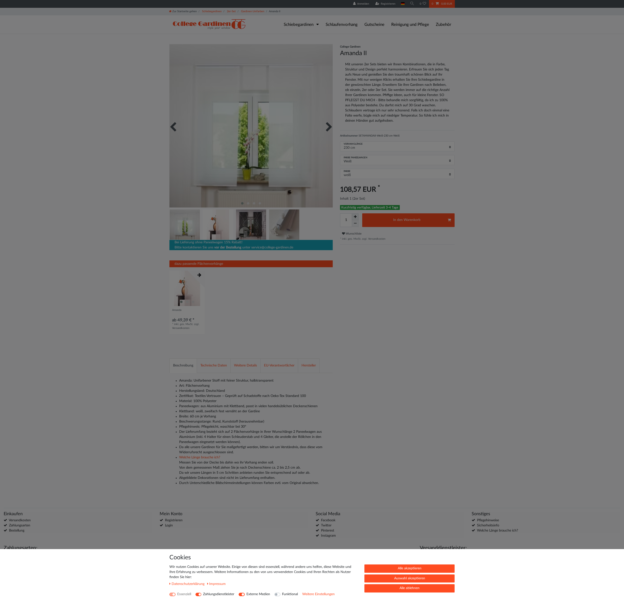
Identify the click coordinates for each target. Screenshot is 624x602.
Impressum (217, 584)
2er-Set (231, 11)
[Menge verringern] (355, 223)
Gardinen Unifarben (252, 11)
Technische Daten (213, 365)
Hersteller (309, 365)
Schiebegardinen (211, 11)
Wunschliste (353, 233)
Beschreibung (183, 365)
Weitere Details (245, 365)
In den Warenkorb (406, 220)
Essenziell (184, 594)
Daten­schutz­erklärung (188, 584)
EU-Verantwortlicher (279, 365)
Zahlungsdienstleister (218, 594)
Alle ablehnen (409, 588)
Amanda (176, 310)
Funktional (290, 594)
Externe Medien (258, 594)
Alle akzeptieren (409, 568)
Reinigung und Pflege (410, 24)
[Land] (402, 4)
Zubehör (443, 24)
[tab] (183, 365)
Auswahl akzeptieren (409, 578)
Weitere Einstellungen (318, 594)
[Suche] (412, 4)
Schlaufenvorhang (342, 24)
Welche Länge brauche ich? (199, 457)
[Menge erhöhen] (355, 216)
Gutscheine (374, 24)
